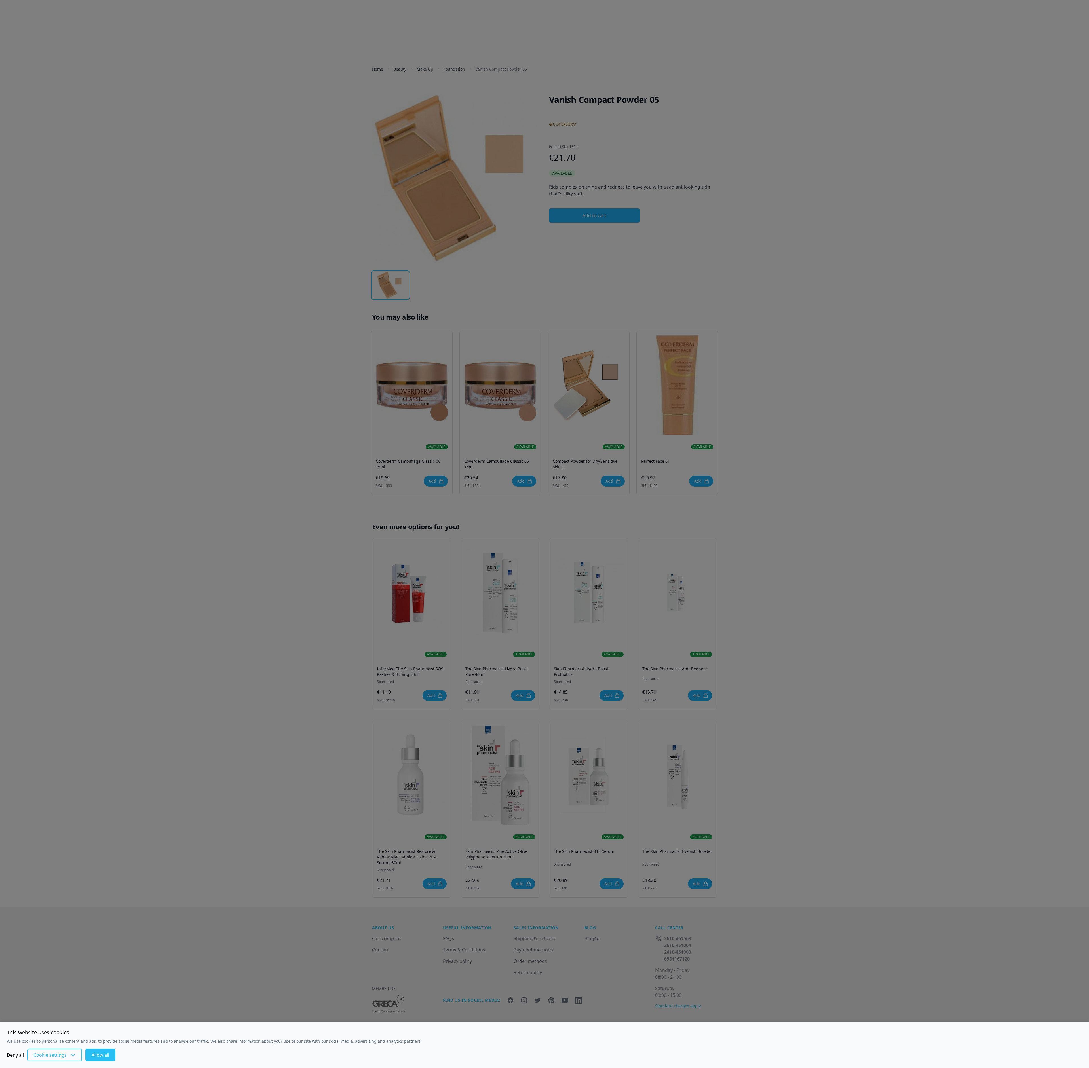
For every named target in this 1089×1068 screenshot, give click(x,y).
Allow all (100, 1055)
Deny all (15, 1055)
